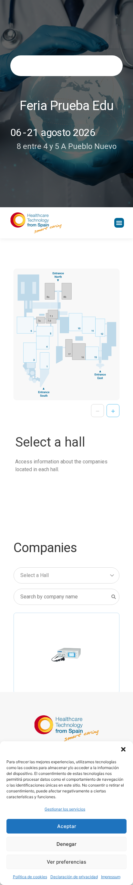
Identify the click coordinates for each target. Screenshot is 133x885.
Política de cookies (30, 876)
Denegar (66, 844)
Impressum (110, 876)
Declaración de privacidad (74, 876)
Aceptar (66, 826)
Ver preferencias (66, 862)
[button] (123, 749)
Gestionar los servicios (65, 809)
